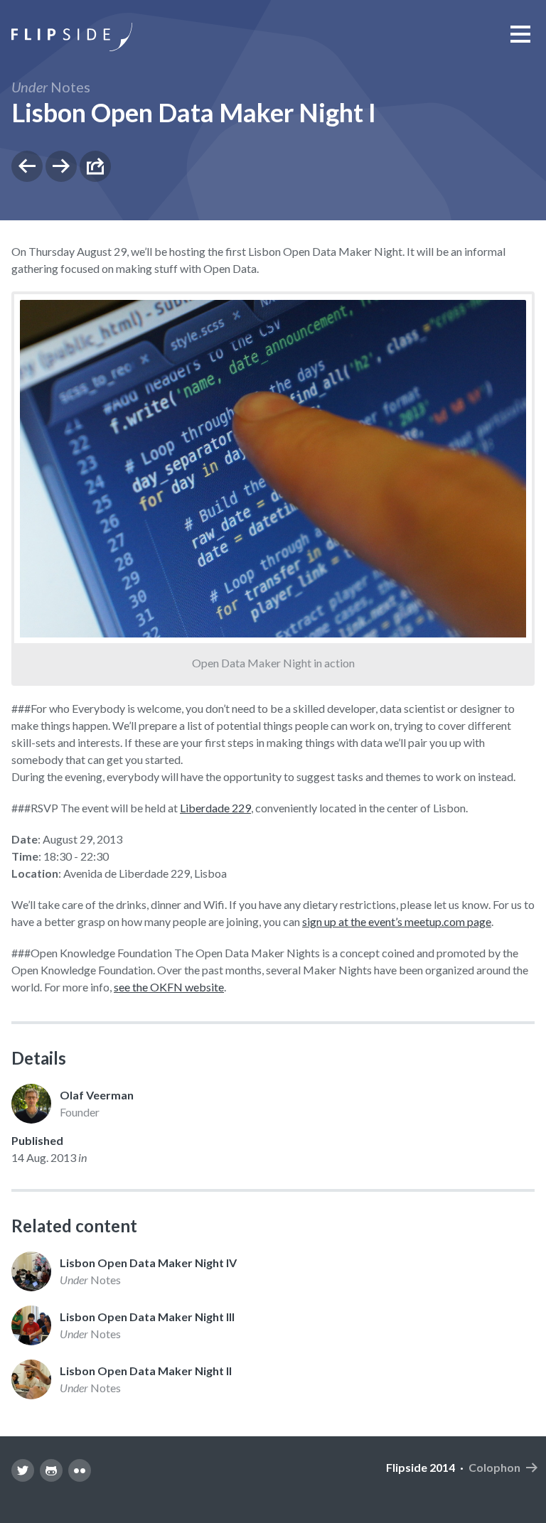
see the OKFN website (169, 987)
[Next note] (61, 166)
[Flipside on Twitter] (22, 1470)
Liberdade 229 (215, 807)
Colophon (494, 1467)
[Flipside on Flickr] (79, 1470)
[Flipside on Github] (51, 1470)
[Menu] (520, 34)
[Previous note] (27, 166)
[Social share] (95, 166)
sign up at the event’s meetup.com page (396, 921)
